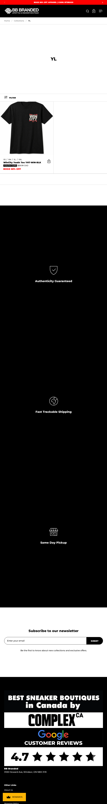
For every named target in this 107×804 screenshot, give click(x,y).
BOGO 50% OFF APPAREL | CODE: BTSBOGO (53, 2)
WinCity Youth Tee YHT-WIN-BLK (27, 138)
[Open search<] (87, 11)
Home (7, 21)
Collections (19, 21)
